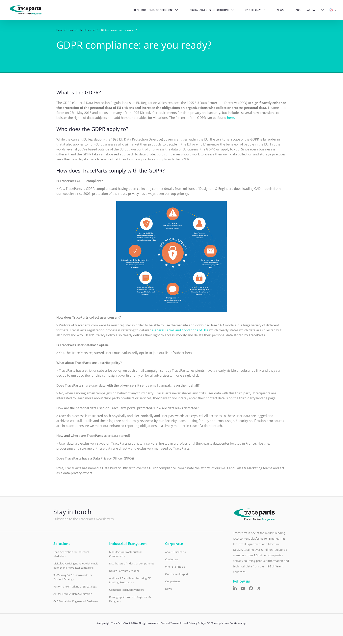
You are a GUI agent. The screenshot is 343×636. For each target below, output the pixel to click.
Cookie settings (238, 623)
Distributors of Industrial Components (131, 563)
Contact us (171, 559)
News (280, 10)
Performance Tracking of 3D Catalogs (75, 586)
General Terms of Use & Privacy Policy (183, 623)
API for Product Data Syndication (72, 594)
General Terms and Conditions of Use (180, 330)
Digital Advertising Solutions (209, 10)
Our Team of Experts (177, 574)
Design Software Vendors (124, 571)
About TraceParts (307, 10)
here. (231, 117)
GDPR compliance (217, 623)
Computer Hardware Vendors (126, 589)
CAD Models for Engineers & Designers (75, 601)
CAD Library (253, 10)
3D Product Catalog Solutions (153, 10)
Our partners (172, 581)
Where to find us (175, 566)
